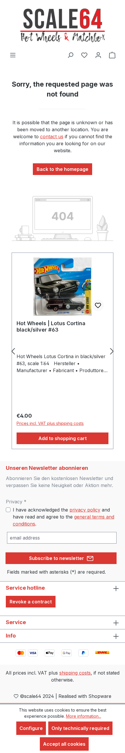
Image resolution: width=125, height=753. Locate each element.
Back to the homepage (62, 169)
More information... (83, 716)
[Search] (70, 55)
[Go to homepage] (62, 25)
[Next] (112, 351)
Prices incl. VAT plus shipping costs (50, 423)
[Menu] (13, 55)
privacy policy (84, 510)
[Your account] (98, 55)
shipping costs (75, 673)
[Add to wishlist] (98, 305)
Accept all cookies (64, 744)
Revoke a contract (31, 602)
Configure (31, 728)
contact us (51, 136)
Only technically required (80, 728)
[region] (62, 351)
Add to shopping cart (62, 438)
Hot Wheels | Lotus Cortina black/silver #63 (51, 326)
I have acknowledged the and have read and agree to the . (63, 517)
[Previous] (13, 351)
